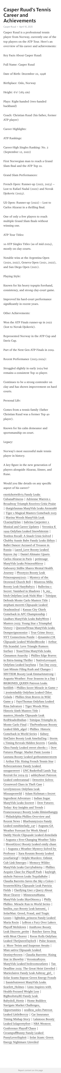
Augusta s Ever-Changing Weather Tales (31, 839)
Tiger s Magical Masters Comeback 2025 (31, 513)
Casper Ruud (9, 26)
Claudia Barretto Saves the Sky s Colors (28, 881)
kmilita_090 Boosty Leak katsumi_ (25, 908)
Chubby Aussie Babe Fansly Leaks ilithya (29, 540)
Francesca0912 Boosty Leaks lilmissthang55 (30, 812)
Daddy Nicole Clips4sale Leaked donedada (30, 835)
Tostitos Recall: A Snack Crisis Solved (27, 536)
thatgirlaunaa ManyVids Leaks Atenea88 (31, 508)
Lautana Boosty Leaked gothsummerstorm (30, 757)
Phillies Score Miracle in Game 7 (37, 687)
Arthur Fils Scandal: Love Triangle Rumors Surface (30, 646)
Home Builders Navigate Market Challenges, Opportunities (25, 1005)
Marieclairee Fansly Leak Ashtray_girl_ (28, 973)
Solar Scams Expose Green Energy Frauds (29, 977)
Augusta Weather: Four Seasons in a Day (29, 678)
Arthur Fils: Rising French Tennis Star (30, 761)
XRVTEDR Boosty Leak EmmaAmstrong (28, 674)
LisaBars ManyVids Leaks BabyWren (26, 619)
